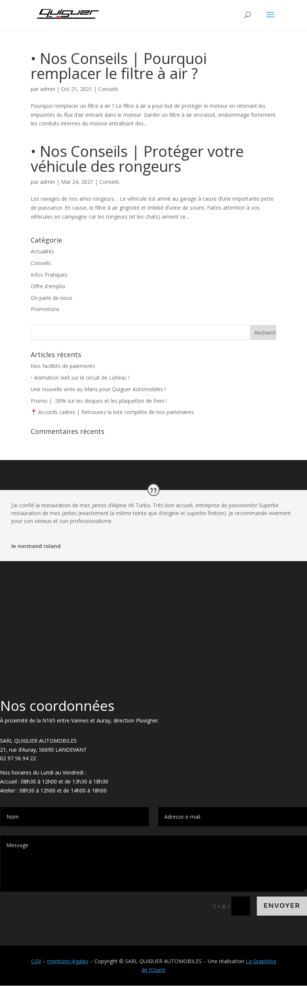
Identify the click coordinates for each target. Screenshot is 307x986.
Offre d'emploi (48, 286)
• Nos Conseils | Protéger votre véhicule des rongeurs (137, 158)
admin (47, 88)
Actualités (42, 251)
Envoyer (282, 906)
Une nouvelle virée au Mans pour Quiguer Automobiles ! (98, 389)
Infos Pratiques (49, 274)
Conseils (108, 88)
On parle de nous (51, 297)
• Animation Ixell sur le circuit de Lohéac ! (80, 377)
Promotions (45, 309)
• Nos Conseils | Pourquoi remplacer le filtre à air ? (119, 65)
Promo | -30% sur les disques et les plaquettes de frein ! (99, 400)
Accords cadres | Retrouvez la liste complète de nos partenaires (115, 412)
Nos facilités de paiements (63, 365)
